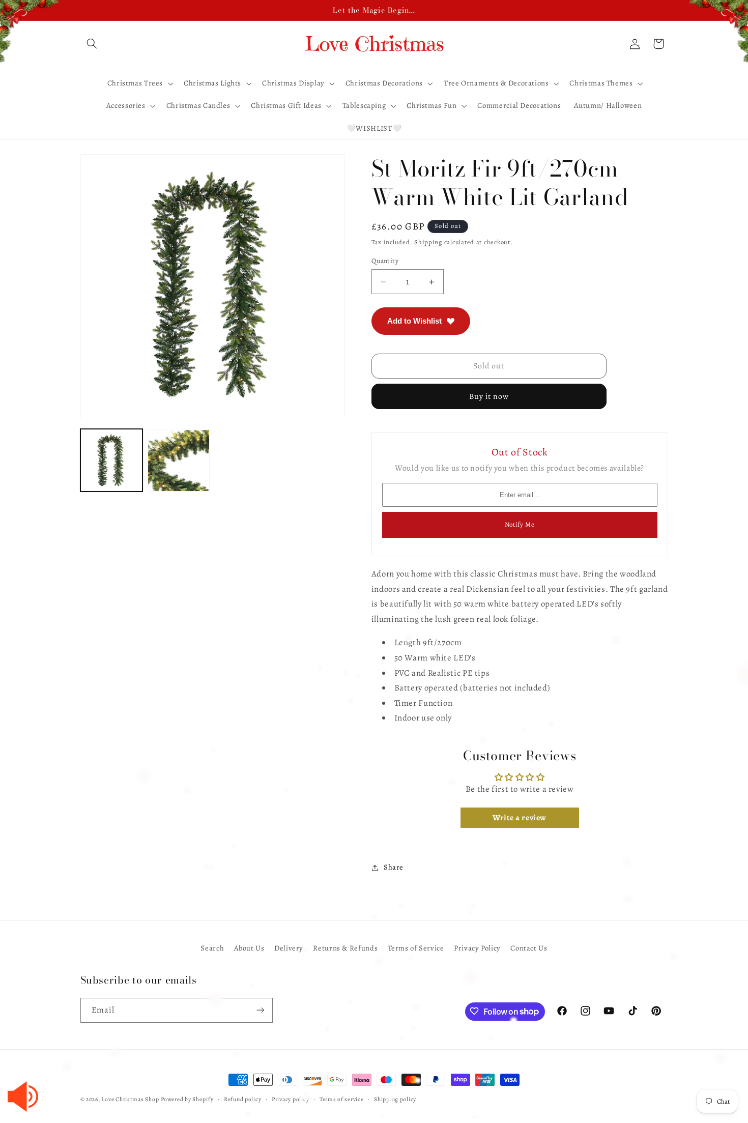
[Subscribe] (260, 1009)
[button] (92, 43)
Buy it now (489, 396)
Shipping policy (395, 1099)
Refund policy (243, 1099)
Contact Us (528, 948)
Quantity (384, 261)
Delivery (288, 948)
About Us (249, 948)
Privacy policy (290, 1099)
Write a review (519, 817)
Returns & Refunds (345, 948)
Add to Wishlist (414, 320)
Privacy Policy (477, 948)
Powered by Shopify (187, 1099)
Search (212, 948)
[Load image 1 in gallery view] (111, 460)
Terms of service (342, 1099)
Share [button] (394, 867)
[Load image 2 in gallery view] (179, 460)
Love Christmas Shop (130, 1099)
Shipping (428, 242)
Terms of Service (416, 948)
